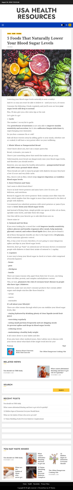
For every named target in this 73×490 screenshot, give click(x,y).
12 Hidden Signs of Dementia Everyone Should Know (21, 411)
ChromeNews (42, 488)
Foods (9, 33)
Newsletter (36, 484)
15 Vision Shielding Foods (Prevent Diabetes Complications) (24, 419)
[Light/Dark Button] (63, 25)
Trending (19, 33)
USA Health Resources (36, 13)
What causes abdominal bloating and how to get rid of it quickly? (60, 371)
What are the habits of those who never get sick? (20, 415)
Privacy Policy (45, 484)
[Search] (66, 25)
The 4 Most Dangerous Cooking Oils (57, 471)
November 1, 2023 (9, 373)
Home (25, 484)
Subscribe (70, 25)
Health (13, 33)
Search (8, 384)
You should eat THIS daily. (13, 371)
